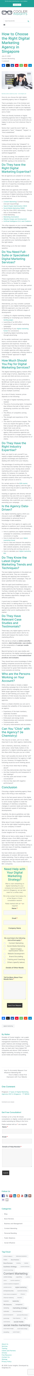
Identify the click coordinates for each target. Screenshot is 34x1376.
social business (7, 1321)
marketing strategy (20, 1308)
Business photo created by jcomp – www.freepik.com (14, 93)
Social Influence (9, 1243)
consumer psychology (8, 1270)
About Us (5, 1344)
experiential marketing (22, 1290)
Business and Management (13, 1223)
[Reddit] (25, 65)
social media (18, 1322)
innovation (19, 1297)
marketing (6, 1308)
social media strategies (9, 1328)
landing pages (8, 320)
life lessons (8, 1304)
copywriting (19, 1277)
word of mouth (16, 1332)
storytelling (6, 1332)
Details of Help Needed (11, 1147)
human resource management (10, 1294)
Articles (4, 1353)
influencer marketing (9, 1297)
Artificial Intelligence (8, 1256)
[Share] (3, 65)
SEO (25, 1318)
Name (15, 908)
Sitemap (4, 1359)
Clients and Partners (9, 1351)
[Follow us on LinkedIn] (14, 1195)
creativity (28, 1277)
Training (4, 1348)
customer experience (15, 1280)
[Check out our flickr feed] (3, 1199)
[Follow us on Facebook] (3, 1195)
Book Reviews (9, 1219)
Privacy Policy (6, 1361)
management (19, 1304)
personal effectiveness (22, 1315)
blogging (5, 1259)
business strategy (10, 1267)
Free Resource (7, 1355)
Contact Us (6, 1357)
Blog (5, 1214)
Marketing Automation (11, 217)
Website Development (16, 954)
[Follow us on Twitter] (7, 1195)
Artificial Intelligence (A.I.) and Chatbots (17, 221)
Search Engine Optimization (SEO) (15, 206)
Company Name (14, 928)
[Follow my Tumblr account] (26, 1195)
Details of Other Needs (15, 968)
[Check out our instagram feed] (29, 1195)
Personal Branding (10, 1233)
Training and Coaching (16, 959)
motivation (6, 1311)
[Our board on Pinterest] (10, 1195)
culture (5, 1280)
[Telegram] (30, 65)
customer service (7, 1287)
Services (5, 1346)
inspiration (6, 1301)
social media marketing (17, 1325)
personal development (8, 1314)
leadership (16, 1301)
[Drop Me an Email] (7, 1199)
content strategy (8, 1277)
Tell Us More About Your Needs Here (13, 978)
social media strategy (22, 1328)
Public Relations (9, 1238)
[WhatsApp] (21, 65)
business (26, 1263)
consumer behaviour (24, 1266)
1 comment (5, 61)
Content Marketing (8, 58)
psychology (6, 1318)
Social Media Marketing (16, 946)
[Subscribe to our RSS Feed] (18, 1195)
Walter (7, 1034)
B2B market (23, 483)
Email (14, 918)
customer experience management (11, 1283)
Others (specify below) (16, 962)
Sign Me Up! (17, 4)
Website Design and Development (15, 219)
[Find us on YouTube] (22, 1195)
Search (28, 21)
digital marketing (8, 1026)
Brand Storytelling (16, 956)
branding (18, 1263)
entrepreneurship (9, 1290)
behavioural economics (21, 1256)
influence (23, 1294)
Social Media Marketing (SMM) (14, 208)
